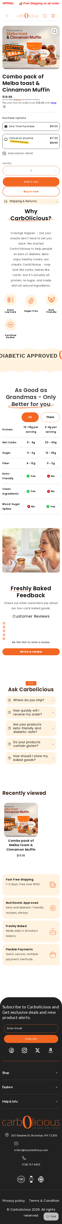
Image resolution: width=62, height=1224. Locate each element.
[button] (7, 15)
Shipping (17, 100)
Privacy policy (14, 1200)
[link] (52, 355)
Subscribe (31, 1038)
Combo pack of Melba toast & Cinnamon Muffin (21, 844)
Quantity (7, 163)
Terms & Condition (44, 1200)
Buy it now (31, 191)
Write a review (31, 652)
